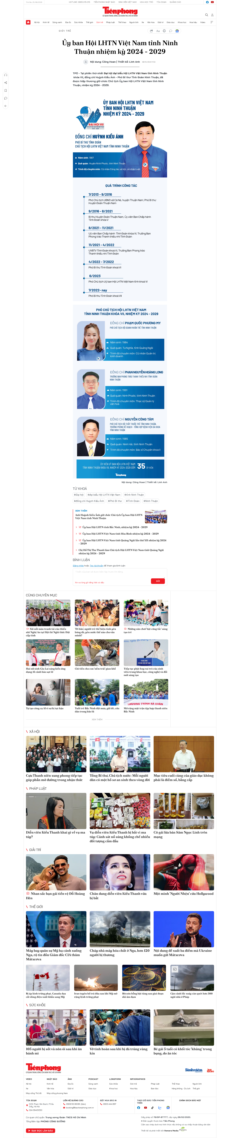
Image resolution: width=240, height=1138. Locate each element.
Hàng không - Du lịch (181, 1088)
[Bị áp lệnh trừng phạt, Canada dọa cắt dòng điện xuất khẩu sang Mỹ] (48, 978)
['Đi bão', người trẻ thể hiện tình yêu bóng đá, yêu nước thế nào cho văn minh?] (97, 613)
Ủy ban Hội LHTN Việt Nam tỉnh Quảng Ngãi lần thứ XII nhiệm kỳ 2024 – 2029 (122, 542)
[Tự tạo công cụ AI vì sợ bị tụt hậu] (48, 692)
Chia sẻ (5, 83)
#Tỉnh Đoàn (132, 501)
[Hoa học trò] (210, 1070)
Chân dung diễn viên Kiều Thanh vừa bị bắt (118, 895)
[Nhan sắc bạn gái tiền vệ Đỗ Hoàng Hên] (56, 872)
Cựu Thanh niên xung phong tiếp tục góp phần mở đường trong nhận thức (54, 777)
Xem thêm (212, 22)
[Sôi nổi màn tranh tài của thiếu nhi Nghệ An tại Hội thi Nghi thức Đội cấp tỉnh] (48, 613)
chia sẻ (151, 31)
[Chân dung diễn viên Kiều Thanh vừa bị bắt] (120, 872)
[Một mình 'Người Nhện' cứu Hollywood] (184, 872)
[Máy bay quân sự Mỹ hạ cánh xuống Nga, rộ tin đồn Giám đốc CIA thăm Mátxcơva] (56, 929)
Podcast (93, 1079)
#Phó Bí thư (115, 501)
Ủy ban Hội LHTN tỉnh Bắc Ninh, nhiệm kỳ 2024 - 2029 (115, 527)
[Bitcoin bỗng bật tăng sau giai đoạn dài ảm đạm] (144, 978)
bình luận (170, 31)
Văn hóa (150, 22)
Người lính (133, 22)
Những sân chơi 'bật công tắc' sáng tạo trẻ (146, 630)
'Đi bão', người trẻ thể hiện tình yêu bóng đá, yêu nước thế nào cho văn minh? (95, 632)
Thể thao (122, 22)
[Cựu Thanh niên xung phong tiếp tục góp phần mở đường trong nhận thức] (56, 754)
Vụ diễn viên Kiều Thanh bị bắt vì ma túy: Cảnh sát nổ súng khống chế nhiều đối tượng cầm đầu (120, 836)
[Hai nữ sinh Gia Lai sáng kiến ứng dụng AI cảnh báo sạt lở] (48, 652)
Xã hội (37, 22)
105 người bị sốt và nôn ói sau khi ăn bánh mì (54, 1051)
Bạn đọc (154, 1088)
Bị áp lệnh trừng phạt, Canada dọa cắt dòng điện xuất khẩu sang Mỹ (46, 995)
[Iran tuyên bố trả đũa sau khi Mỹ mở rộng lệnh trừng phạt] (96, 978)
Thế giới (89, 22)
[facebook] (207, 2)
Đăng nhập (78, 565)
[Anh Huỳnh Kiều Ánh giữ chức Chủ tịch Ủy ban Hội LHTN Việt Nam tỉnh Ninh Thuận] (156, 516)
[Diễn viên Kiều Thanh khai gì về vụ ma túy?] (56, 811)
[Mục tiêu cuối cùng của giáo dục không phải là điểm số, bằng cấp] (184, 754)
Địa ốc (68, 22)
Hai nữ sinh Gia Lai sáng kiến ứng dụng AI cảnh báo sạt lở (45, 670)
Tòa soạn (161, 2)
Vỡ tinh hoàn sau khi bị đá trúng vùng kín (119, 1051)
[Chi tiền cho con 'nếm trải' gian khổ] (97, 652)
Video (202, 22)
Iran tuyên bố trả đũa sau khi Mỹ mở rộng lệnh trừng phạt (95, 995)
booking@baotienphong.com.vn (80, 1107)
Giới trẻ (99, 22)
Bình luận (5, 98)
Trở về (5, 106)
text (158, 31)
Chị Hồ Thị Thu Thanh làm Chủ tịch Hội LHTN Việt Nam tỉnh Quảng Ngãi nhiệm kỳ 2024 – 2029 (121, 551)
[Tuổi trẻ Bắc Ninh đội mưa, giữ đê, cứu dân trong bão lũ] (97, 692)
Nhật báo (52, 1079)
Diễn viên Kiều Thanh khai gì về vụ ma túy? (55, 834)
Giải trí (160, 22)
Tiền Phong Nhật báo (104, 2)
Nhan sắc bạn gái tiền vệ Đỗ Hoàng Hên (55, 895)
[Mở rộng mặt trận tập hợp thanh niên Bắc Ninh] (146, 692)
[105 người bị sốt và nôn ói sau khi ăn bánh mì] (56, 1027)
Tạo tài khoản (96, 565)
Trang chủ (28, 22)
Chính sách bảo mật (190, 1100)
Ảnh (70, 1079)
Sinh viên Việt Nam (127, 2)
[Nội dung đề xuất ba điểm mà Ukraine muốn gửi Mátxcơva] (184, 929)
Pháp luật (110, 22)
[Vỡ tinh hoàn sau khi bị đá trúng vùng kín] (120, 1027)
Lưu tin (5, 90)
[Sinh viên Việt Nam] (193, 1070)
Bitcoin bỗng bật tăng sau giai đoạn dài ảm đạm (142, 995)
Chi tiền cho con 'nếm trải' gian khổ (95, 668)
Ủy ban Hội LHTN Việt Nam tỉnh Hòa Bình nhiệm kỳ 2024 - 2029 (120, 533)
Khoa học (182, 22)
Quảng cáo (175, 2)
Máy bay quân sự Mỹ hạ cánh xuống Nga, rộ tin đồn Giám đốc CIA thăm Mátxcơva (54, 954)
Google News (177, 31)
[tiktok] (154, 1107)
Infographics (137, 1079)
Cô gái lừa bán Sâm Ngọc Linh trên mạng (180, 834)
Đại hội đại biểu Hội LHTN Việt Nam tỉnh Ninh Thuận (135, 73)
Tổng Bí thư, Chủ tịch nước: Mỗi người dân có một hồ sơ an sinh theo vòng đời (120, 777)
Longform (115, 1079)
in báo (164, 31)
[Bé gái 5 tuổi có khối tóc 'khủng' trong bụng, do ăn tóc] (184, 1027)
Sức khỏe (78, 22)
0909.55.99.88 (73, 1104)
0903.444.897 (109, 1104)
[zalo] (161, 1107)
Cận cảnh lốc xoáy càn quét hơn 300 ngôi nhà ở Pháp (191, 995)
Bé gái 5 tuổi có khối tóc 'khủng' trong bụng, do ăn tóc (183, 1051)
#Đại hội (78, 494)
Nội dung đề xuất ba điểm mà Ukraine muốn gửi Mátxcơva (183, 952)
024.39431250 (35, 1110)
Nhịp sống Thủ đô (34, 1093)
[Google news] (169, 1107)
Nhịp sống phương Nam (57, 1093)
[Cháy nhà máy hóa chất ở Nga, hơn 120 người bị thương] (120, 929)
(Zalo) (83, 1104)
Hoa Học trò (146, 2)
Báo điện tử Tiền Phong (120, 12)
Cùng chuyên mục (41, 595)
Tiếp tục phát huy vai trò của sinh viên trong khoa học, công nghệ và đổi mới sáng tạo (145, 672)
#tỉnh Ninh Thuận (134, 494)
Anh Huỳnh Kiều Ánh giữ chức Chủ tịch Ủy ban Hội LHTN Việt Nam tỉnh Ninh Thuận (108, 516)
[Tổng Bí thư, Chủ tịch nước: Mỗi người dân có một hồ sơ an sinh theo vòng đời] (120, 754)
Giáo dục (171, 22)
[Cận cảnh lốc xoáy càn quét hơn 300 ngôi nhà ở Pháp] (192, 978)
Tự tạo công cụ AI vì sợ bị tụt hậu (44, 708)
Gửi (158, 581)
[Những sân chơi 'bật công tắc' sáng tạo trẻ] (146, 613)
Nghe (5, 75)
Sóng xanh (57, 22)
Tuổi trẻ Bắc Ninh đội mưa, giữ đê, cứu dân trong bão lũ (97, 710)
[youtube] (212, 2)
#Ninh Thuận (151, 501)
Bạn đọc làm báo (42, 1130)
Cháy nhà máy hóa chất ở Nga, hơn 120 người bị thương (120, 952)
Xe (143, 22)
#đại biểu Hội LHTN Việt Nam (104, 494)
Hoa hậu (193, 22)
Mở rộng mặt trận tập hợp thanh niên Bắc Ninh (145, 710)
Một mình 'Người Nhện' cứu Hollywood (183, 893)
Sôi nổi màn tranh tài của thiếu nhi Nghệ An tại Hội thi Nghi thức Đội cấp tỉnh (48, 632)
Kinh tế (46, 22)
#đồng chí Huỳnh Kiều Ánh (89, 501)
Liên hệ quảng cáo (73, 1100)
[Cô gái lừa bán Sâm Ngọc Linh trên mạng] (184, 811)
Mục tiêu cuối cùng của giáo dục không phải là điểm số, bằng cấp (184, 777)
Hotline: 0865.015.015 (79, 2)
